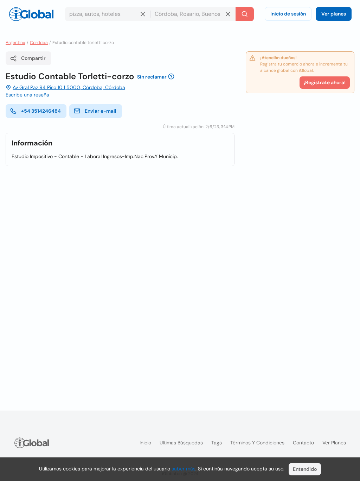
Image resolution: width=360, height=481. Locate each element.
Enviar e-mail (100, 111)
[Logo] (31, 14)
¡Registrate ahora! (325, 82)
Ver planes (333, 14)
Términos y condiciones (257, 442)
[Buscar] (245, 14)
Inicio (145, 442)
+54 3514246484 (41, 111)
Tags (216, 442)
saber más (183, 469)
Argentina (15, 42)
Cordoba (39, 42)
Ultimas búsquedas (181, 442)
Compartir (33, 58)
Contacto (303, 442)
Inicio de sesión (288, 14)
